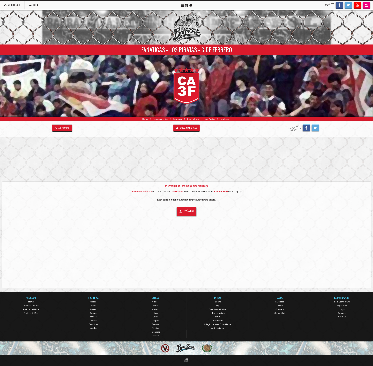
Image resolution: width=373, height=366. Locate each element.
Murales (93, 328)
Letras (93, 309)
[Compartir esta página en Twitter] (315, 127)
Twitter (280, 305)
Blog (217, 305)
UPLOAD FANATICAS (188, 127)
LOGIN (35, 5)
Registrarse (342, 305)
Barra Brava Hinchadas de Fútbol (186, 27)
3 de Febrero (193, 119)
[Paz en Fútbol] (165, 348)
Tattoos (93, 317)
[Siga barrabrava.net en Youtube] (357, 5)
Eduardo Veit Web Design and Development (186, 360)
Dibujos (93, 320)
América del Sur (160, 119)
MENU (188, 5)
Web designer (217, 328)
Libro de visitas (218, 313)
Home (145, 119)
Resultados (217, 320)
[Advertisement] (186, 159)
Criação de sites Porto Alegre (217, 324)
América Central (31, 305)
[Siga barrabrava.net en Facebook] (339, 5)
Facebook (279, 302)
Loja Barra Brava (342, 302)
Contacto (342, 313)
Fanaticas (93, 324)
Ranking (217, 302)
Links (155, 313)
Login (342, 309)
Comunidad (279, 313)
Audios (155, 309)
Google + (280, 309)
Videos (93, 302)
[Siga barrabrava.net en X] (348, 5)
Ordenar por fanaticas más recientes (187, 186)
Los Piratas (210, 119)
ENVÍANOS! (188, 211)
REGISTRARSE (13, 5)
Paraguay (177, 119)
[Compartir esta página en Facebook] (306, 127)
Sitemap (342, 317)
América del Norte (31, 309)
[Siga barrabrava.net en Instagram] (366, 5)
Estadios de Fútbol (217, 309)
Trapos (93, 313)
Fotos (93, 305)
